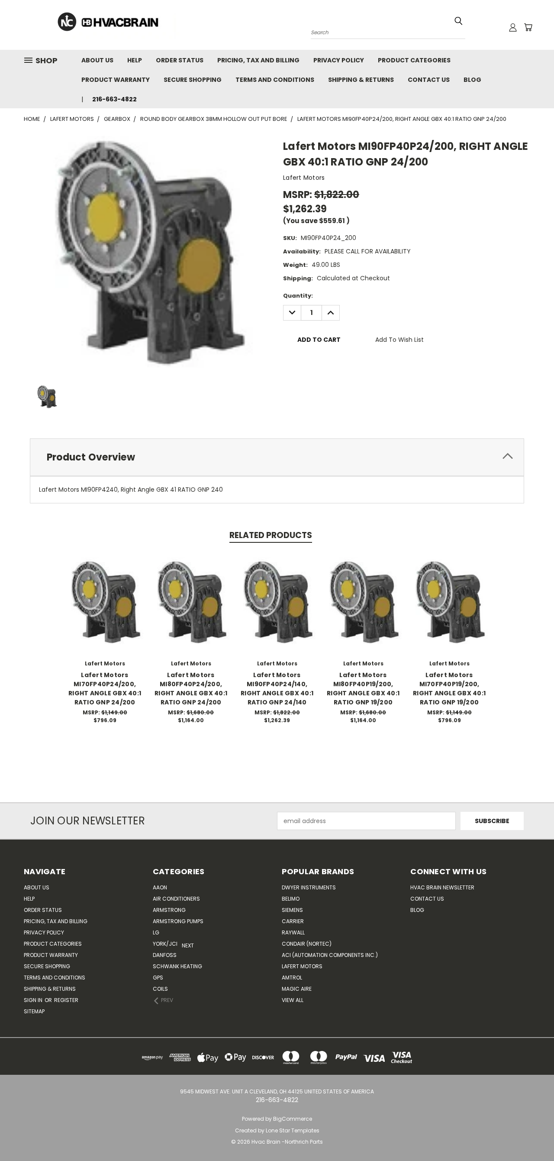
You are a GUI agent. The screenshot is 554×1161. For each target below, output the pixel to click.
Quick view (105, 593)
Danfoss (165, 955)
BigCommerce (292, 1118)
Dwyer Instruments (309, 887)
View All (292, 1000)
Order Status (179, 60)
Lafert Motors (302, 966)
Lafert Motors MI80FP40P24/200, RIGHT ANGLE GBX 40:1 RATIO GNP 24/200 (191, 689)
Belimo (291, 898)
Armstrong (169, 910)
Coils (160, 988)
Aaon (160, 887)
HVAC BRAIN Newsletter (442, 887)
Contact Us (429, 79)
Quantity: (298, 296)
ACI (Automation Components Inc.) (330, 955)
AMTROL (292, 977)
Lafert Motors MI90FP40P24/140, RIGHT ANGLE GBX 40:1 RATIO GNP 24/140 (277, 689)
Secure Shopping (193, 79)
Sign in (34, 1000)
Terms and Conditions (274, 79)
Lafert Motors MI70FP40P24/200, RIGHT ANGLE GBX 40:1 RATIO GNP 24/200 (104, 689)
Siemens (292, 910)
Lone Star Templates (292, 1130)
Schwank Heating (177, 966)
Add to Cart (105, 609)
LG (156, 932)
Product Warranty (115, 79)
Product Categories (414, 60)
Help (134, 60)
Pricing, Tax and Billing (258, 60)
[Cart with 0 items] (528, 27)
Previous (531, 1134)
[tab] (277, 457)
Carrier (293, 921)
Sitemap (34, 1011)
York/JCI (165, 943)
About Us (97, 60)
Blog (472, 79)
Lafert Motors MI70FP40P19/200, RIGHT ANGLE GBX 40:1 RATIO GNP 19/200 (449, 689)
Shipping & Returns (361, 79)
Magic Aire (297, 988)
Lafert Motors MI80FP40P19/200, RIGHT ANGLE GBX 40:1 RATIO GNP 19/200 (363, 689)
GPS (158, 977)
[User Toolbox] (513, 27)
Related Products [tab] (270, 535)
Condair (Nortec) (307, 943)
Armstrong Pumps (178, 921)
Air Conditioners (176, 898)
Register (66, 1000)
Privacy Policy (338, 60)
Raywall (293, 932)
